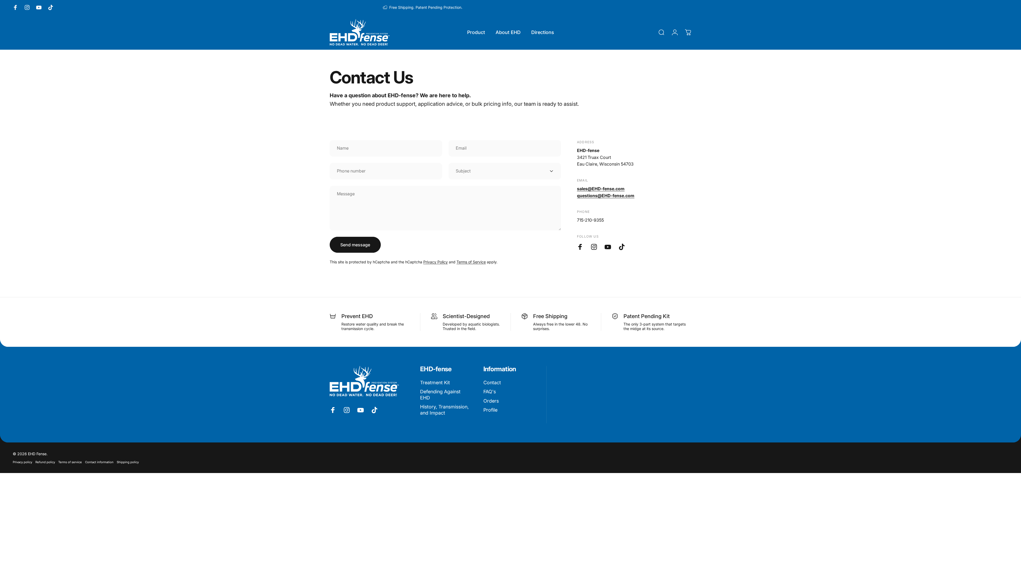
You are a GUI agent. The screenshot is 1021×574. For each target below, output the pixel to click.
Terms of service (70, 462)
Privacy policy (22, 462)
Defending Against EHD (440, 394)
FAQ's (489, 391)
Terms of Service (471, 262)
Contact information (99, 462)
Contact (492, 382)
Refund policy (45, 462)
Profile (490, 410)
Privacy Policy (435, 262)
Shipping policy (128, 462)
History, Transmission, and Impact (444, 410)
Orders (491, 401)
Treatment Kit (435, 382)
